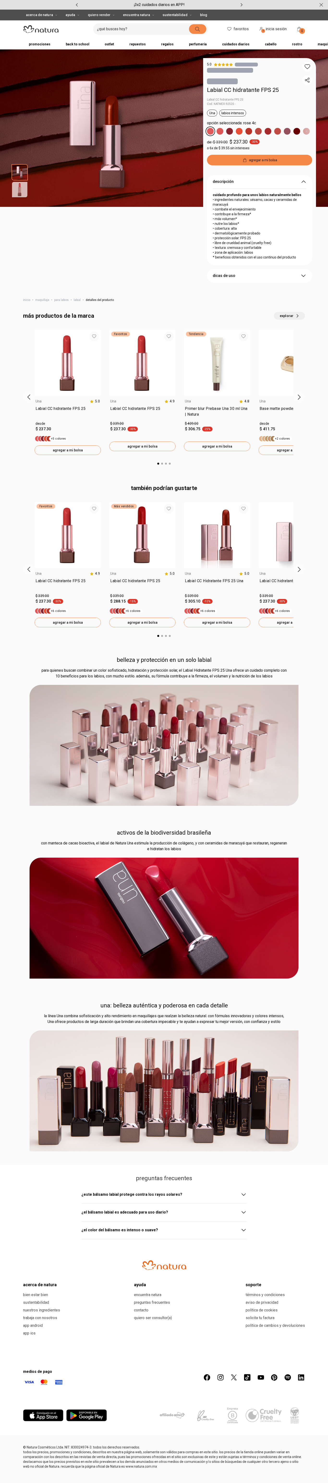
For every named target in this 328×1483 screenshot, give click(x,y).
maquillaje (42, 300)
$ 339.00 (117, 423)
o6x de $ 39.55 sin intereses (228, 148)
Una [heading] (39, 401)
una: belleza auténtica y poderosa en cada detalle (164, 1005)
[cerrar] (321, 5)
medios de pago (37, 1371)
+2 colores (282, 438)
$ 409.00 (191, 423)
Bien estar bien (35, 1294)
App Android (33, 1325)
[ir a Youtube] (261, 1377)
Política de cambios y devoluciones (275, 1325)
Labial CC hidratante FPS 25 (243, 90)
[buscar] (197, 29)
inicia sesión (275, 30)
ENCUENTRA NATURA (136, 15)
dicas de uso (224, 275)
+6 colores (58, 611)
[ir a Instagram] (220, 1377)
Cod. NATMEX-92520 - (221, 104)
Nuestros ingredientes (41, 1310)
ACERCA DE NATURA (39, 15)
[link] (68, 412)
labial (77, 300)
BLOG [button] (203, 15)
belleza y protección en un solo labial (164, 660)
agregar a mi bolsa (68, 450)
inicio (26, 300)
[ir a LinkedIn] (301, 1377)
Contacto (141, 1310)
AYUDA (70, 15)
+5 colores (58, 438)
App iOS (29, 1333)
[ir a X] (234, 1377)
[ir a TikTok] (247, 1377)
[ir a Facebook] (207, 1377)
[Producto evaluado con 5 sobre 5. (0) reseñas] (246, 64)
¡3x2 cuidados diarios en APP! (159, 4)
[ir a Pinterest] (274, 1377)
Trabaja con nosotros (40, 1318)
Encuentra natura (147, 1294)
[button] (307, 67)
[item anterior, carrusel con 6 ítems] (76, 4)
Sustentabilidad (36, 1302)
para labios (61, 300)
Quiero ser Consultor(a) (153, 1318)
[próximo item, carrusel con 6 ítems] (241, 4)
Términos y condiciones (265, 1294)
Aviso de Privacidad (262, 1302)
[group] (159, 5)
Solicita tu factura (260, 1318)
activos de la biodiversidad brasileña (164, 832)
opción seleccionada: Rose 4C (231, 123)
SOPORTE (253, 1284)
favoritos (241, 29)
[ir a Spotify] (288, 1377)
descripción (223, 181)
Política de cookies (262, 1310)
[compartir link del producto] (307, 80)
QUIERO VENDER (99, 15)
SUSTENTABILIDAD (175, 15)
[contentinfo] (95, 401)
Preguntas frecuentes (152, 1302)
